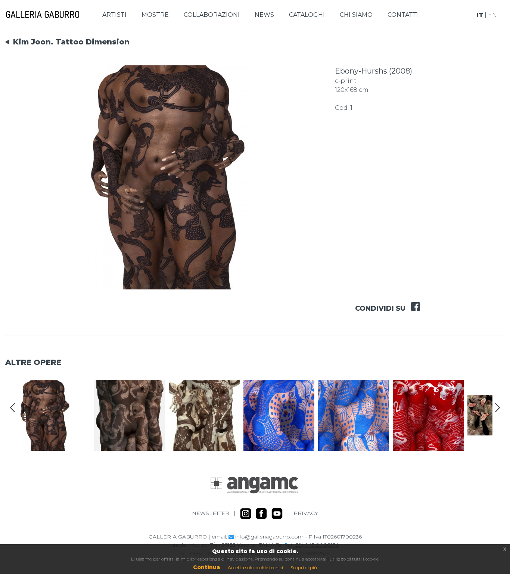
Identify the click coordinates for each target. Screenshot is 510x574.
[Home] (42, 14)
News (264, 14)
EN (492, 15)
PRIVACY (305, 512)
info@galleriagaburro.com (269, 536)
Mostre (155, 14)
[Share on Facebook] (412, 302)
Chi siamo (356, 14)
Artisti (114, 14)
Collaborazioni (212, 14)
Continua (206, 567)
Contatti (403, 14)
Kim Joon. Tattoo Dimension (71, 41)
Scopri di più (303, 567)
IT (480, 15)
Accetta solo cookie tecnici (255, 567)
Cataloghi (307, 14)
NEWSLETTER (210, 512)
